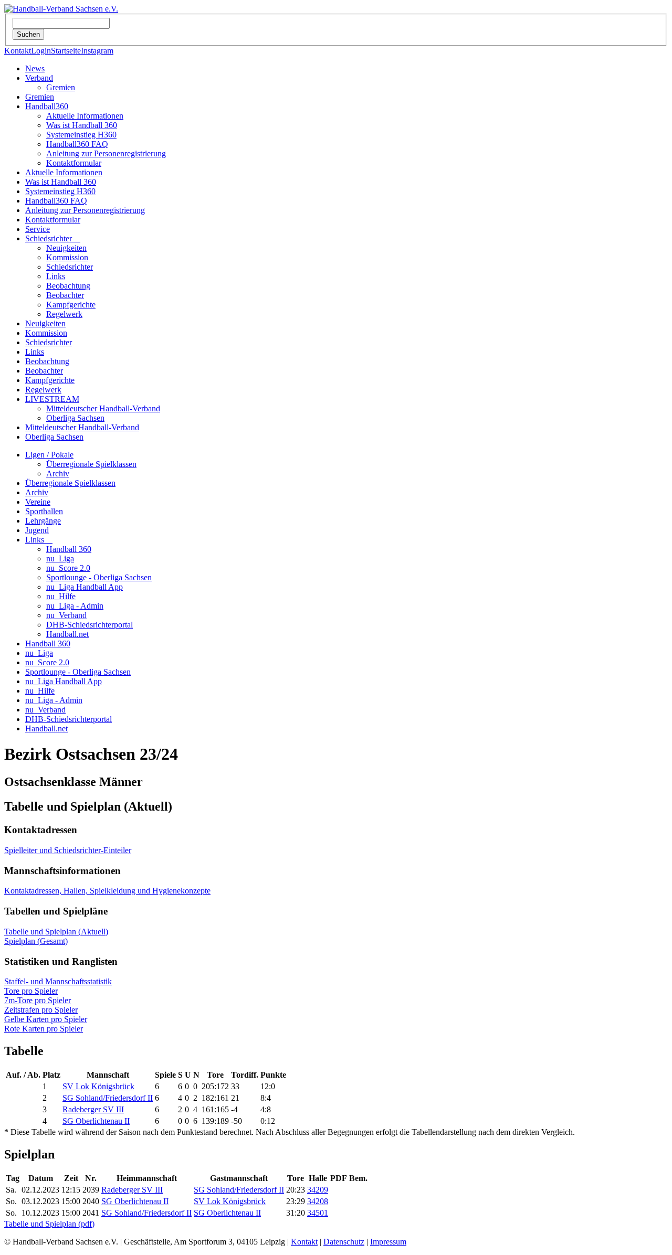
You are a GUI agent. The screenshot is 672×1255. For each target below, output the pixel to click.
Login (41, 50)
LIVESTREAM (52, 399)
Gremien (60, 87)
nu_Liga (60, 558)
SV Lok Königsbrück (98, 1086)
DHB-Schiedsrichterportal (89, 624)
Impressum (388, 1241)
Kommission (67, 257)
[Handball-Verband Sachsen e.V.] (61, 8)
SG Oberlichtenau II (96, 1120)
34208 (317, 1201)
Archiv (57, 473)
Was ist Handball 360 (81, 125)
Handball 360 (68, 549)
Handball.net (67, 634)
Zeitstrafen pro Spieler (41, 1009)
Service (37, 229)
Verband (39, 77)
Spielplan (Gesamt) (36, 941)
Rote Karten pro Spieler (43, 1028)
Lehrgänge (43, 520)
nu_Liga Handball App (84, 586)
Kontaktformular (73, 162)
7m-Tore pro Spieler (37, 1000)
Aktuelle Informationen (84, 115)
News (35, 68)
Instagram (97, 50)
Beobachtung (68, 285)
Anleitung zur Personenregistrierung (106, 153)
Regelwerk (64, 314)
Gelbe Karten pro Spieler (45, 1019)
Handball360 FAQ (77, 144)
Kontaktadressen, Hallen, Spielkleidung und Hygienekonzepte (107, 890)
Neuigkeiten (66, 247)
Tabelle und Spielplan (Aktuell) (56, 931)
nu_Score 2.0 (68, 567)
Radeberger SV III (93, 1109)
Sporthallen (44, 511)
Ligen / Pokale (49, 454)
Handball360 (46, 106)
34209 (317, 1189)
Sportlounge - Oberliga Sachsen (99, 577)
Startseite (66, 50)
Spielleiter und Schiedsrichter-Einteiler (67, 850)
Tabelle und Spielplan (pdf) (49, 1223)
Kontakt (17, 50)
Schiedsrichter (52, 238)
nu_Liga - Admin (74, 605)
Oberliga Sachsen (75, 417)
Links (55, 276)
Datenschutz (343, 1241)
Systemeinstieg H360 (81, 134)
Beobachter (65, 295)
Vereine (37, 501)
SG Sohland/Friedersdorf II (107, 1097)
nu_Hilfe (61, 596)
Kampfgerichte (71, 304)
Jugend (37, 530)
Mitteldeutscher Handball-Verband (103, 408)
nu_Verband (66, 615)
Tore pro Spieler (31, 990)
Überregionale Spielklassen (91, 464)
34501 (317, 1212)
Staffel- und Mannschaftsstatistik (58, 981)
